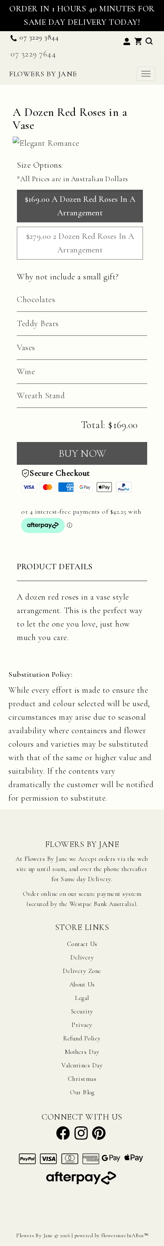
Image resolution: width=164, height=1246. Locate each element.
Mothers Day (82, 1052)
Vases (26, 348)
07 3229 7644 (33, 54)
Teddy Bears (38, 324)
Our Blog (82, 1092)
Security (82, 1011)
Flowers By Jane (43, 73)
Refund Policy (82, 1038)
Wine (26, 372)
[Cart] (138, 40)
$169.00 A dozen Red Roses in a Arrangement (80, 206)
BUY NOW (82, 453)
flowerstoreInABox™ (124, 1235)
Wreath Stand (41, 396)
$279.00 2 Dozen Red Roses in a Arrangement (80, 243)
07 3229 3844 (38, 37)
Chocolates (36, 300)
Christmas (82, 1079)
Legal (82, 998)
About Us (82, 984)
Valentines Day (82, 1065)
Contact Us (82, 944)
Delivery (82, 957)
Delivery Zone (82, 971)
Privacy (82, 1025)
